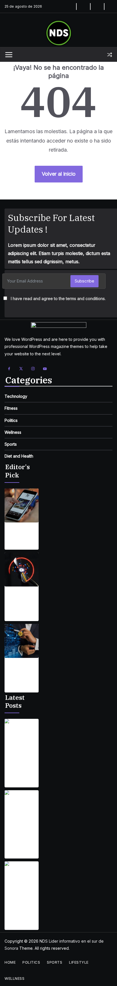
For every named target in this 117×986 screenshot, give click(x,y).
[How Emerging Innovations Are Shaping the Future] (22, 641)
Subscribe (84, 281)
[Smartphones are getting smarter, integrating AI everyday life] (22, 505)
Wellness (13, 432)
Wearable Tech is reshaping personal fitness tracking (21, 599)
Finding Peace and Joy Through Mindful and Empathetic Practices (20, 765)
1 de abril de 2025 (21, 546)
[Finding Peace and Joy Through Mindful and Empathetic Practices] (22, 736)
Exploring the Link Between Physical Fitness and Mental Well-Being (19, 836)
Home (10, 962)
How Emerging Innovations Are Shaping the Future (20, 670)
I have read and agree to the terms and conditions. (58, 298)
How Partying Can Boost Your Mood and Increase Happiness (21, 907)
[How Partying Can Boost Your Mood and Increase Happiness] (22, 878)
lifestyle (79, 962)
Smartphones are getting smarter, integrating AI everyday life (19, 535)
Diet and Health (19, 456)
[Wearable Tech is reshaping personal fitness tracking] (22, 569)
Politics (11, 420)
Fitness (11, 408)
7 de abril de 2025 (17, 614)
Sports (11, 444)
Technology (16, 396)
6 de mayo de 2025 (18, 780)
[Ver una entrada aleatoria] (109, 55)
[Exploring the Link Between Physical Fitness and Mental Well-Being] (22, 807)
